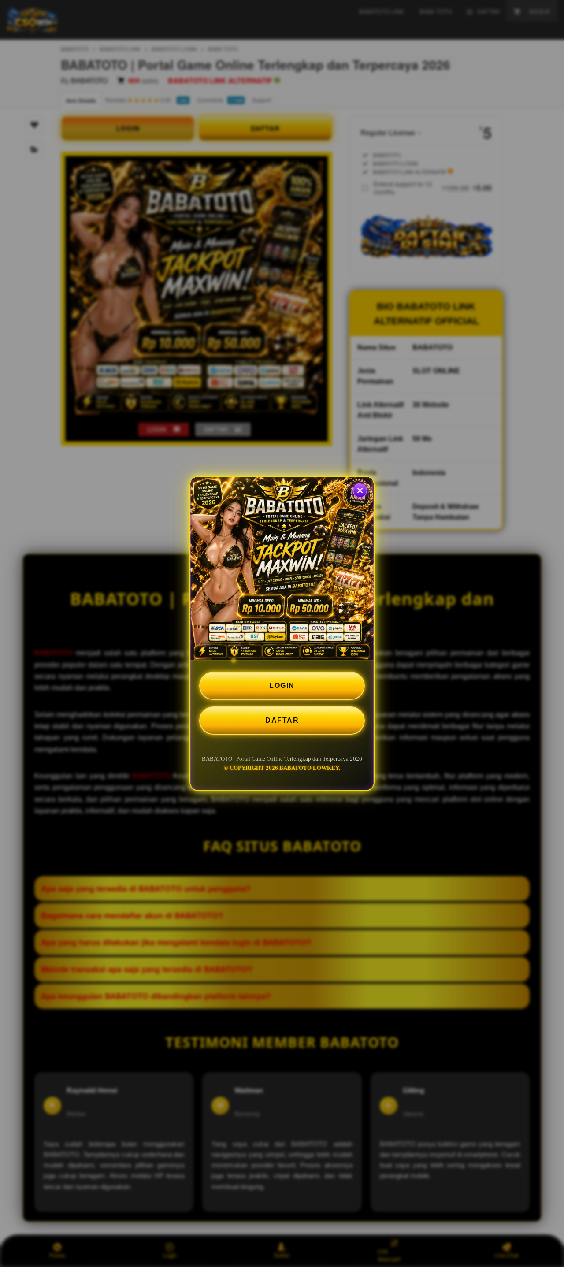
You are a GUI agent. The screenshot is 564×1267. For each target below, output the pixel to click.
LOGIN (282, 685)
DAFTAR (282, 720)
